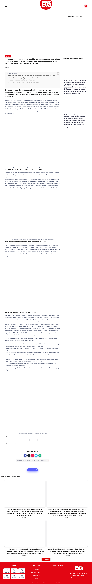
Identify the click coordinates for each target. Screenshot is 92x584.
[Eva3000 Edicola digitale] (75, 36)
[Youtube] (14, 576)
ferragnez (54, 439)
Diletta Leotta (33, 439)
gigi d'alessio (8, 443)
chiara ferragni (26, 439)
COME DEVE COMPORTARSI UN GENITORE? (21, 86)
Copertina (8, 56)
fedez (48, 439)
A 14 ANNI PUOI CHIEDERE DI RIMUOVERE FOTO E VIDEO (25, 84)
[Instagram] (21, 571)
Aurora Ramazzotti (9, 439)
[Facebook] (6, 571)
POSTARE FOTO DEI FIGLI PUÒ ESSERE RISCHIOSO (24, 82)
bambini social (18, 439)
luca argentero (16, 443)
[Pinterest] (21, 576)
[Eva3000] (46, 4)
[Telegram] (6, 576)
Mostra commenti (32, 469)
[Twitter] (14, 571)
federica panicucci (42, 439)
